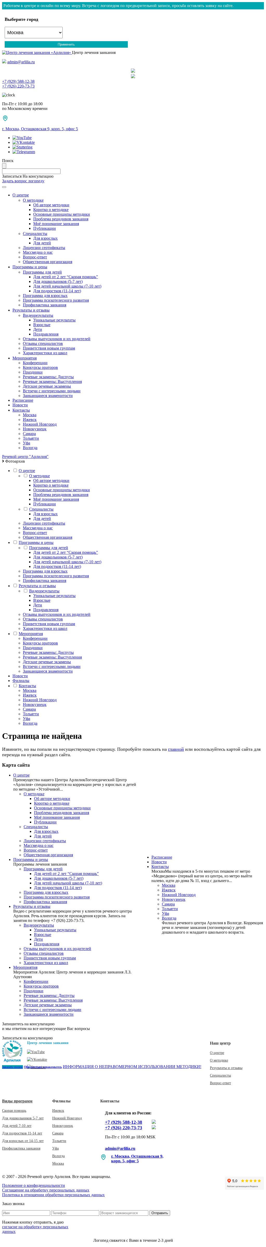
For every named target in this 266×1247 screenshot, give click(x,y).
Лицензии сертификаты (44, 247)
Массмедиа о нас (38, 252)
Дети (37, 329)
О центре (20, 195)
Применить (66, 44)
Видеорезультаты (38, 315)
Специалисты (35, 233)
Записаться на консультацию (27, 1038)
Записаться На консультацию (28, 176)
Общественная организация (47, 261)
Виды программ (17, 1101)
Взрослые (41, 324)
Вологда (30, 447)
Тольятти (31, 438)
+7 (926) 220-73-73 (123, 1127)
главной (176, 749)
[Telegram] (133, 71)
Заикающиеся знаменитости (48, 395)
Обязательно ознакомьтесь (43, 1067)
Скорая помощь (14, 1111)
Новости (20, 405)
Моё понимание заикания (56, 223)
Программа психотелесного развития (56, 300)
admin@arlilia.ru (21, 62)
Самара (29, 433)
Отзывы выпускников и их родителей (56, 339)
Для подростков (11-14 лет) (57, 291)
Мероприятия (24, 358)
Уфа (26, 443)
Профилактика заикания (44, 305)
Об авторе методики (51, 205)
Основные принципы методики (61, 214)
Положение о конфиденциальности (33, 1185)
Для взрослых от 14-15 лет (23, 1141)
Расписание (22, 400)
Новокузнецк (34, 429)
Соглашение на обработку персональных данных (45, 1190)
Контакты (21, 410)
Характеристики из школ (45, 353)
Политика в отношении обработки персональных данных (53, 1195)
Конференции (35, 363)
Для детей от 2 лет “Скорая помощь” (65, 277)
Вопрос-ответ (35, 257)
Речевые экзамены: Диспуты (48, 377)
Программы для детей (42, 272)
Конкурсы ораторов (40, 367)
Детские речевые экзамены (47, 386)
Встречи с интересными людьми (52, 391)
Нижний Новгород (40, 424)
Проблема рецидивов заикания (60, 219)
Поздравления (45, 334)
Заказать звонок (12, 1067)
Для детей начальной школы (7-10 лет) (67, 286)
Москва (29, 415)
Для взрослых (45, 238)
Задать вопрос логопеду (23, 181)
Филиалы (20, 680)
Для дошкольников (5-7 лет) (58, 281)
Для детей (42, 243)
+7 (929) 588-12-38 (123, 1122)
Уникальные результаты (54, 320)
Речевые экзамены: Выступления (52, 381)
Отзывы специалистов (43, 343)
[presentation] (133, 81)
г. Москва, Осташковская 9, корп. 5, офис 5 (40, 129)
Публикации (44, 228)
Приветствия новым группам (49, 348)
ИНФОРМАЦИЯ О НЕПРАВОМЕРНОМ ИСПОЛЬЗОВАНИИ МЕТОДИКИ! (132, 1066)
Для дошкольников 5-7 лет (23, 1118)
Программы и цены (29, 267)
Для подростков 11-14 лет (22, 1133)
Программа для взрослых (45, 295)
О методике (33, 200)
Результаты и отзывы (31, 310)
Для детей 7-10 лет (16, 1126)
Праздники (33, 372)
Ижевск (30, 419)
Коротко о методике (51, 209)
